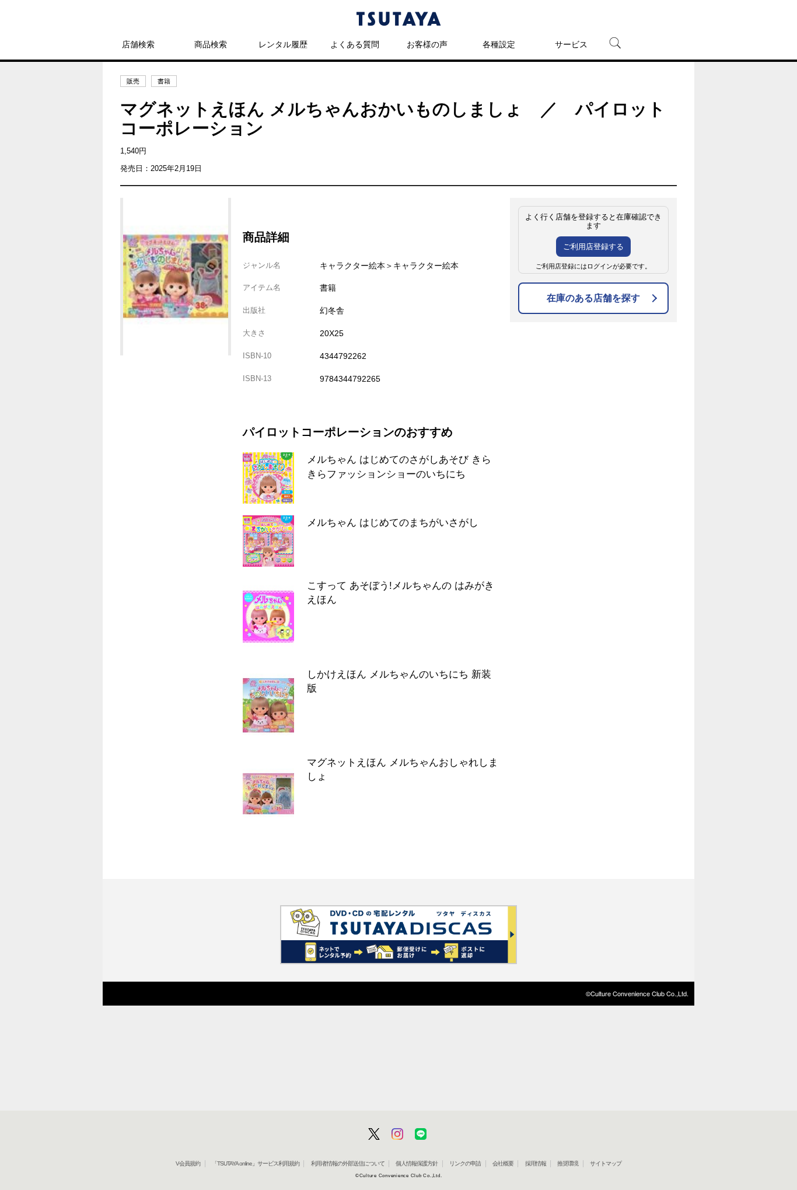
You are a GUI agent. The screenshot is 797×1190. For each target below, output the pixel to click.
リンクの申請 (465, 1163)
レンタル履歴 (282, 44)
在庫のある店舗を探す (593, 298)
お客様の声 (427, 44)
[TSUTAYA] (398, 19)
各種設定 (499, 44)
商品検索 (210, 44)
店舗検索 (138, 44)
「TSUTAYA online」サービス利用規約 (255, 1163)
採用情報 (535, 1163)
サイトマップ (605, 1163)
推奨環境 (567, 1163)
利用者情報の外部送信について (347, 1163)
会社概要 (502, 1163)
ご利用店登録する (593, 246)
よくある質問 (354, 44)
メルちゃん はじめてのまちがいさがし (392, 522)
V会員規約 (188, 1163)
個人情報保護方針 (417, 1163)
